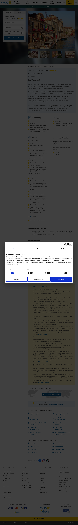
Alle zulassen (61, 279)
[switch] (30, 273)
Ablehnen (16, 279)
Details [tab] (39, 249)
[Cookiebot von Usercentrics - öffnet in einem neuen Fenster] (65, 244)
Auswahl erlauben (39, 279)
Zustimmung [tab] (16, 249)
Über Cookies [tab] (62, 249)
